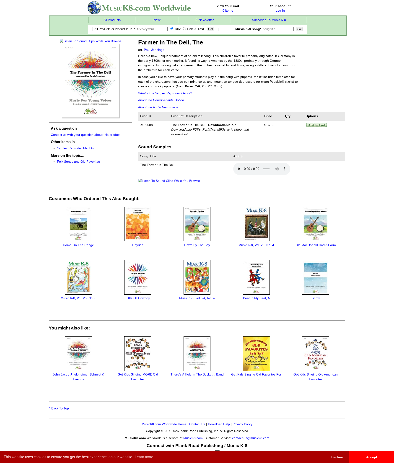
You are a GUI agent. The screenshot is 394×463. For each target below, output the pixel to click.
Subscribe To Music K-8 (269, 20)
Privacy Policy (242, 424)
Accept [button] (371, 457)
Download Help (219, 424)
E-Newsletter (204, 20)
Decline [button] (337, 457)
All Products (112, 20)
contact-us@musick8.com (250, 438)
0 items (228, 10)
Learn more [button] (144, 457)
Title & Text (195, 29)
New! (157, 20)
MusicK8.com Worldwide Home (164, 424)
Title (177, 29)
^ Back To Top (59, 408)
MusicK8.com (193, 438)
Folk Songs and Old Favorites (78, 161)
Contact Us (197, 424)
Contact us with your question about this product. (86, 134)
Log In (280, 10)
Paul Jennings (154, 49)
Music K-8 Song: (248, 29)
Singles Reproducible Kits (75, 148)
